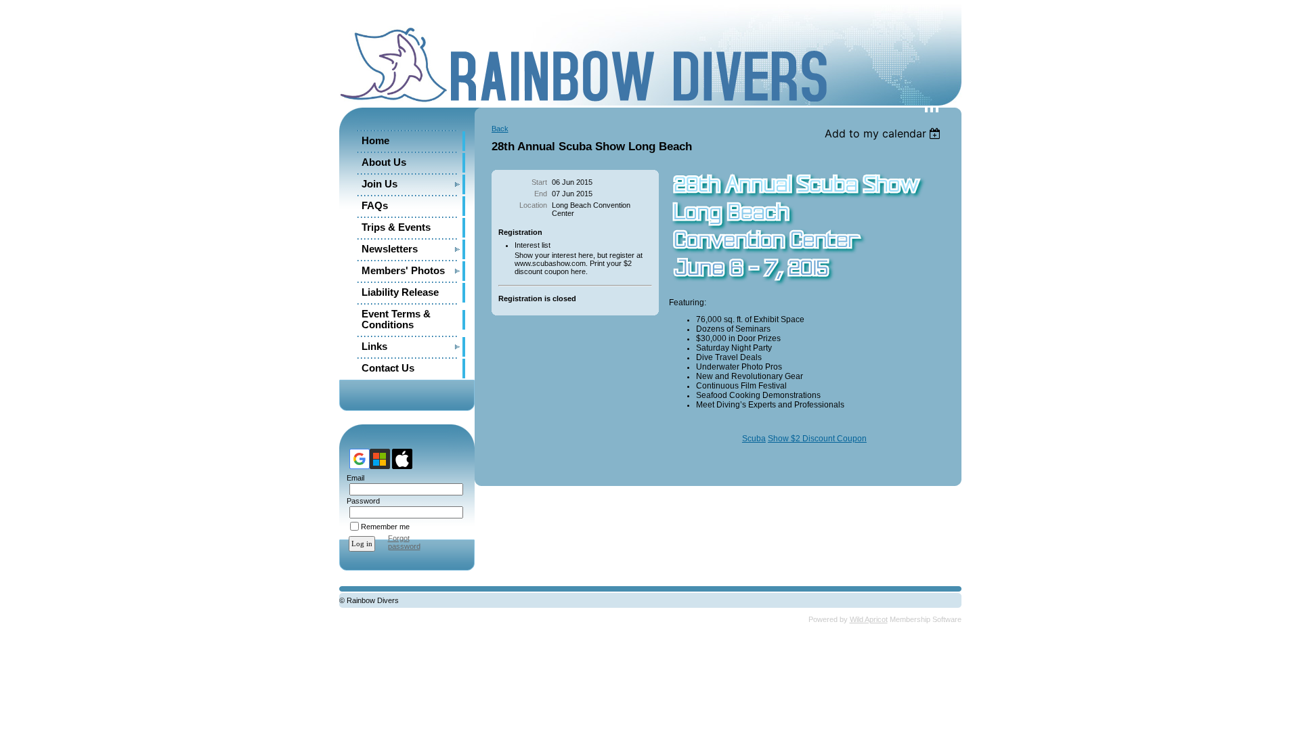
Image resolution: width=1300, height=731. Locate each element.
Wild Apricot (869, 619)
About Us (384, 162)
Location (533, 205)
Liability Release (400, 292)
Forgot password (404, 542)
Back (500, 129)
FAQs (375, 205)
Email (353, 478)
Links (374, 346)
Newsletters (390, 249)
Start (539, 182)
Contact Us (388, 368)
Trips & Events (396, 227)
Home (375, 140)
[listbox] (885, 133)
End (540, 194)
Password (361, 501)
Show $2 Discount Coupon (817, 438)
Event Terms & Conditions (396, 319)
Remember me (385, 527)
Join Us (379, 184)
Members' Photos (403, 270)
